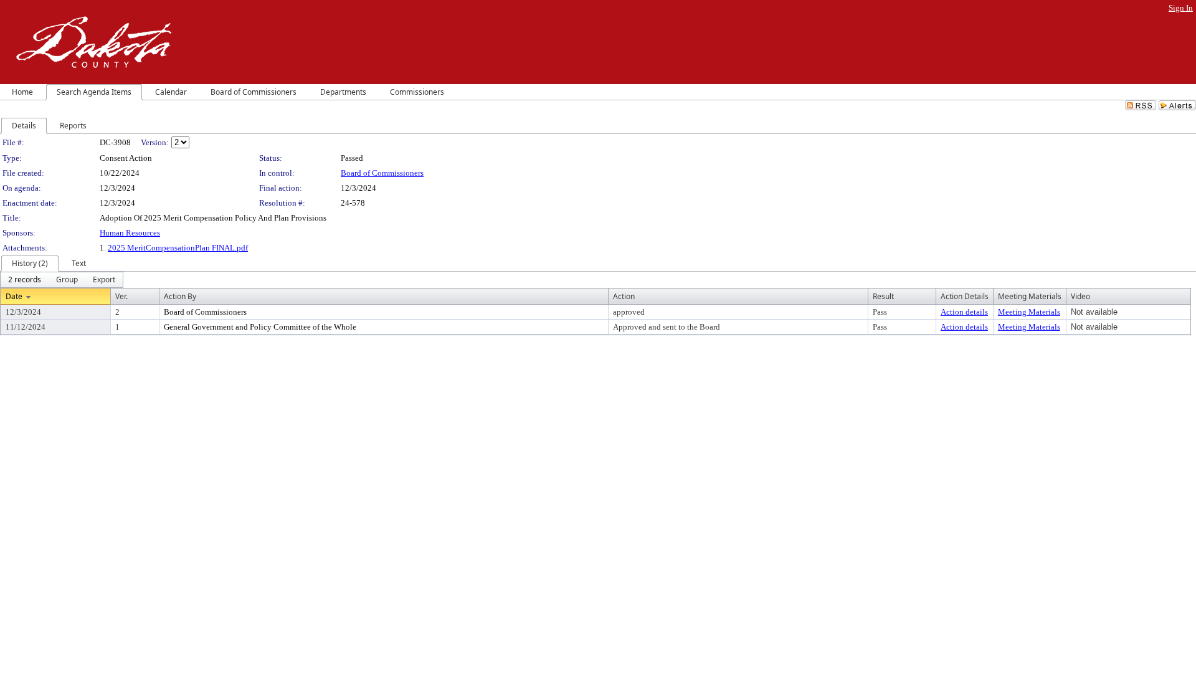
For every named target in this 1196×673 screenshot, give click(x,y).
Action (624, 296)
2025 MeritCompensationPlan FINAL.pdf (178, 247)
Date (14, 296)
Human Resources (130, 232)
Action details (964, 312)
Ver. (121, 296)
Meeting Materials (1029, 312)
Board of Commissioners (382, 173)
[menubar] (61, 280)
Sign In (1181, 7)
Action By (180, 296)
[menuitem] (25, 279)
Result (883, 296)
